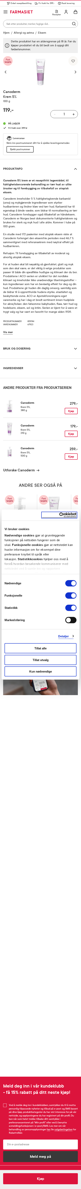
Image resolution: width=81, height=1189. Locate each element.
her (48, 1129)
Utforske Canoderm (19, 470)
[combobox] (40, 24)
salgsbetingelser (63, 1129)
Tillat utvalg (41, 659)
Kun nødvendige (40, 671)
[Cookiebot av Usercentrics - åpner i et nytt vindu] (59, 515)
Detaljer (63, 636)
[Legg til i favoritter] (73, 61)
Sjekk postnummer (20, 149)
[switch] (70, 595)
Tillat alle (40, 648)
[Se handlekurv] (75, 12)
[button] (7, 72)
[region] (40, 72)
